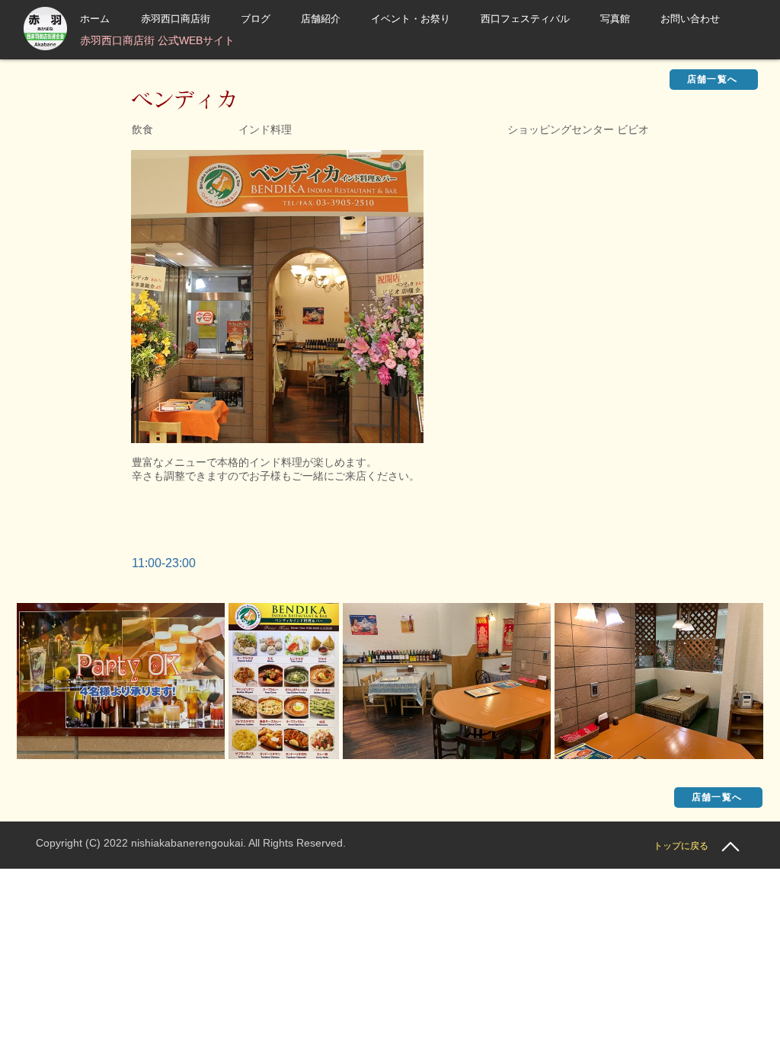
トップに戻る (681, 846)
